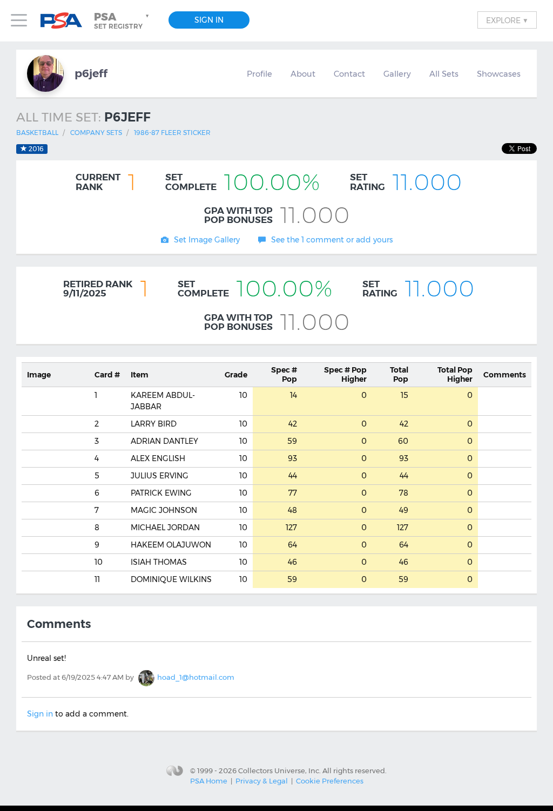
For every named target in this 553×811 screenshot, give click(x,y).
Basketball (37, 133)
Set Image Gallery (207, 240)
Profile (259, 74)
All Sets (443, 74)
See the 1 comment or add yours (332, 240)
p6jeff (91, 73)
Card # (107, 375)
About (303, 74)
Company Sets (96, 133)
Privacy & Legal (261, 780)
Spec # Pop (284, 374)
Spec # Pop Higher (345, 374)
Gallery (397, 74)
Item (140, 375)
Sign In (209, 20)
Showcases (499, 74)
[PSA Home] (65, 20)
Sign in (40, 714)
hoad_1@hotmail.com (195, 677)
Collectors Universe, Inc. (279, 770)
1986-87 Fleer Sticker (172, 133)
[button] (122, 20)
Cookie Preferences (329, 780)
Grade (236, 375)
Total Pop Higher (455, 374)
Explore (507, 20)
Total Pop (399, 374)
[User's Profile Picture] (45, 73)
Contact (349, 74)
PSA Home (208, 780)
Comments (504, 375)
